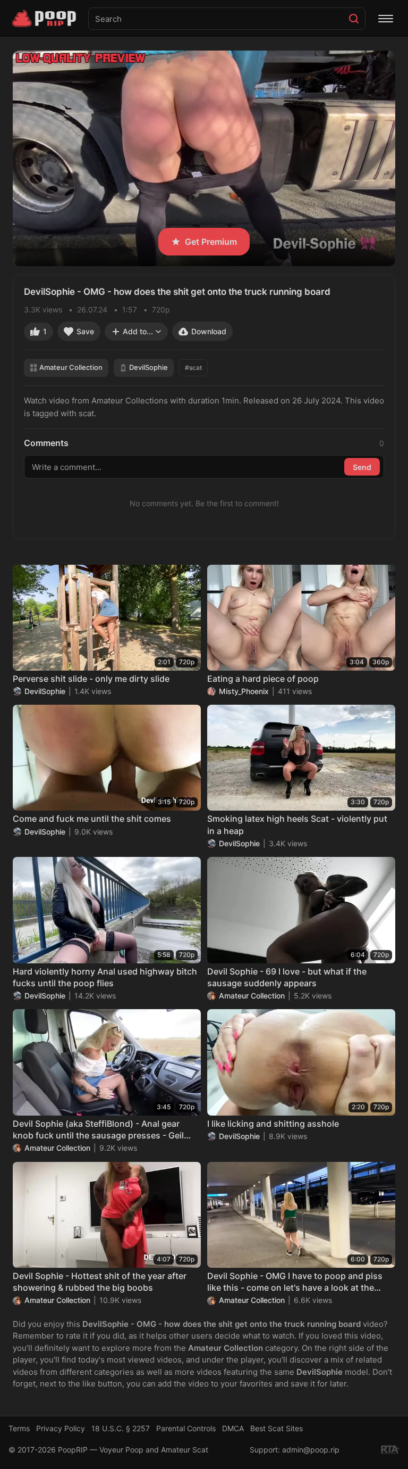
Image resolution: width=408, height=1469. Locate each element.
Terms (19, 1428)
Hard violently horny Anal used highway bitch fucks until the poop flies (105, 977)
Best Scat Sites (276, 1428)
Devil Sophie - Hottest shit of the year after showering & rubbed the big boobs (99, 1281)
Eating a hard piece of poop (263, 678)
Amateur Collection (71, 367)
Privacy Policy (60, 1428)
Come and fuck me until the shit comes (92, 818)
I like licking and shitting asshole (273, 1123)
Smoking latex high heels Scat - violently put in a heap (297, 824)
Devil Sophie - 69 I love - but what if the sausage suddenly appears (287, 977)
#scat (193, 368)
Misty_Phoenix (244, 691)
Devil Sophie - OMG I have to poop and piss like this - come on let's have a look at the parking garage (294, 1282)
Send (362, 466)
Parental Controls (186, 1428)
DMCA (233, 1428)
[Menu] (385, 18)
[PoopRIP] (45, 18)
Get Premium (211, 241)
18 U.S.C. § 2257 (120, 1428)
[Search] (353, 18)
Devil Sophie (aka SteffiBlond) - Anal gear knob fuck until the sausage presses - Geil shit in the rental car (98, 1130)
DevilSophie (148, 367)
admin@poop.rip (310, 1449)
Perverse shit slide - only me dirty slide (91, 678)
